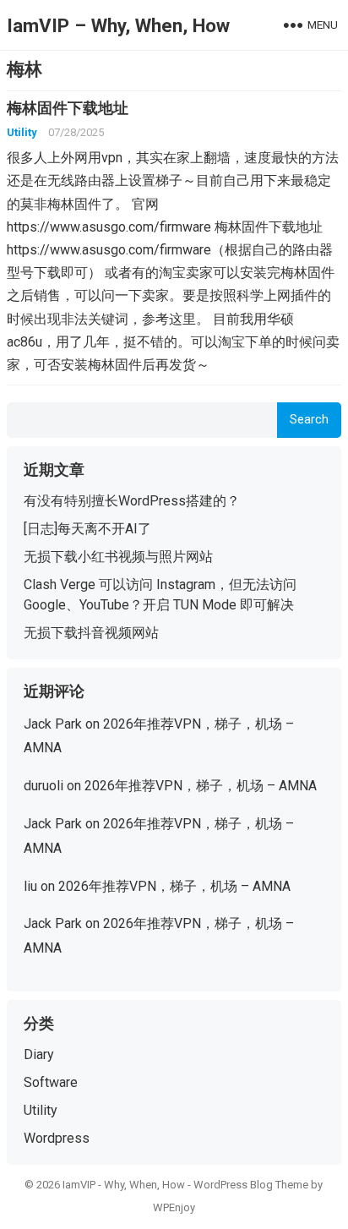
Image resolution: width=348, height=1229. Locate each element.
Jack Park (53, 724)
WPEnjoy (174, 1207)
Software (51, 1082)
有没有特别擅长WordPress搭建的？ (132, 501)
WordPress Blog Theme (250, 1184)
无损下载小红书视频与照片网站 (118, 557)
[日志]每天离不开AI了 (87, 529)
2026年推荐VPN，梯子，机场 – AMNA (200, 786)
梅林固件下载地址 (67, 108)
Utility (22, 132)
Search (309, 419)
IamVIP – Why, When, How (118, 25)
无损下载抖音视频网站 (91, 633)
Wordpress (57, 1138)
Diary (39, 1054)
